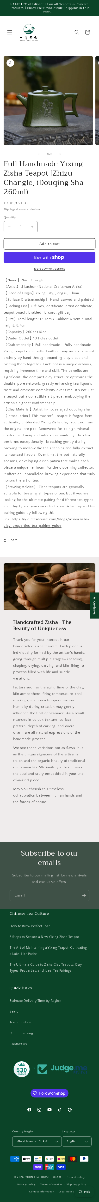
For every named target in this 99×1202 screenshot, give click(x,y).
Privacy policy (26, 1184)
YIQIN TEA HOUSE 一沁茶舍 (43, 1177)
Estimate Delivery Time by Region (35, 1001)
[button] (9, 32)
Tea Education (20, 1022)
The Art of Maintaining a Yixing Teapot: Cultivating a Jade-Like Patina (48, 951)
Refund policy (76, 1177)
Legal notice (66, 1191)
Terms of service (51, 1184)
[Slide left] (39, 154)
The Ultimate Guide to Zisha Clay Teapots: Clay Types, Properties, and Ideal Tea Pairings (46, 968)
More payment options (49, 268)
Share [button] (13, 540)
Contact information (41, 1191)
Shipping (9, 209)
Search (15, 1012)
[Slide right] (60, 154)
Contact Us (18, 1044)
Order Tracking (21, 1033)
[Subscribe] (84, 895)
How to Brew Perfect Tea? (30, 926)
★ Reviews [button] (95, 605)
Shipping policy (76, 1184)
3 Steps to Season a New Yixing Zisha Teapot (44, 937)
